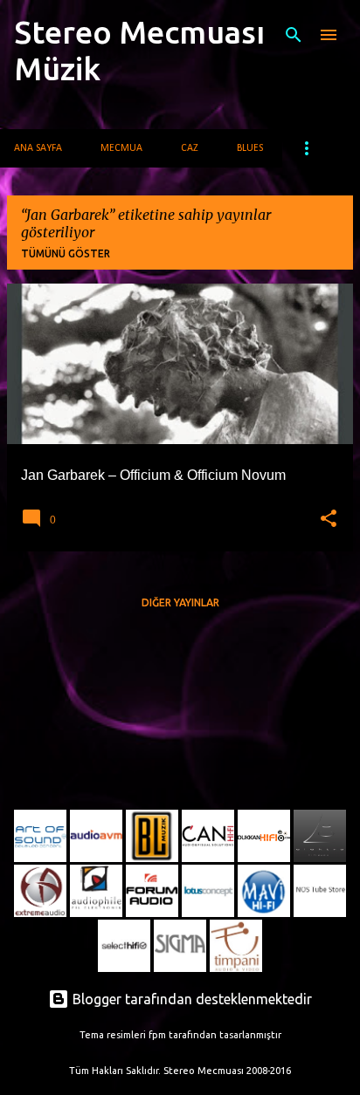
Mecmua (121, 148)
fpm (157, 1035)
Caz (189, 148)
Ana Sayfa (38, 148)
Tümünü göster (65, 253)
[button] (328, 519)
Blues (250, 148)
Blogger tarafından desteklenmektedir (190, 999)
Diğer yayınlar (180, 602)
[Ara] (293, 35)
